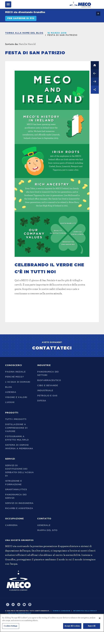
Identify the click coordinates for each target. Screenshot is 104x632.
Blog (8, 387)
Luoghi (9, 402)
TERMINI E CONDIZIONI (61, 611)
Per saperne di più (20, 18)
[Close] (100, 618)
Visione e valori (16, 397)
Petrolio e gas (47, 396)
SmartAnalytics (16, 489)
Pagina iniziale (15, 372)
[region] (52, 623)
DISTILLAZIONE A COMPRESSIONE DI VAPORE (16, 427)
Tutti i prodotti (15, 419)
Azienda (10, 392)
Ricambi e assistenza (19, 508)
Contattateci (52, 348)
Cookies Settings (10, 626)
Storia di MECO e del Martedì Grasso (95, 73)
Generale (43, 525)
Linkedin (18, 604)
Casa (95, 65)
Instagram (29, 604)
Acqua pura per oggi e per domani (95, 81)
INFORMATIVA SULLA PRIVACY (85, 611)
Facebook (7, 604)
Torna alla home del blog (24, 33)
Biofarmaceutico (49, 380)
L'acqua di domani (17, 382)
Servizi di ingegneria (19, 503)
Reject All (91, 626)
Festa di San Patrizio (62, 35)
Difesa (41, 401)
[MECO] (80, 4)
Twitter (13, 604)
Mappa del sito (47, 530)
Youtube (24, 604)
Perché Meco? (14, 377)
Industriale (45, 390)
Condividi (95, 90)
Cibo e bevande (47, 385)
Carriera (11, 525)
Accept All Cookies (72, 626)
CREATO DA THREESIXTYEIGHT (19, 613)
